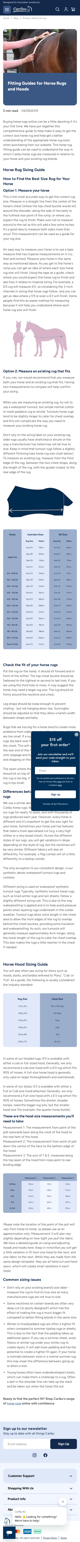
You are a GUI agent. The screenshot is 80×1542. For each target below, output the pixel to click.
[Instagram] (34, 1455)
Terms (63, 1538)
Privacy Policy (50, 1538)
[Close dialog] (76, 734)
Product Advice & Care (35, 18)
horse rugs (14, 1403)
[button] (40, 1476)
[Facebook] (45, 1455)
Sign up (55, 794)
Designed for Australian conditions (21, 2)
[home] (22, 9)
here (59, 781)
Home (6, 18)
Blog (16, 18)
